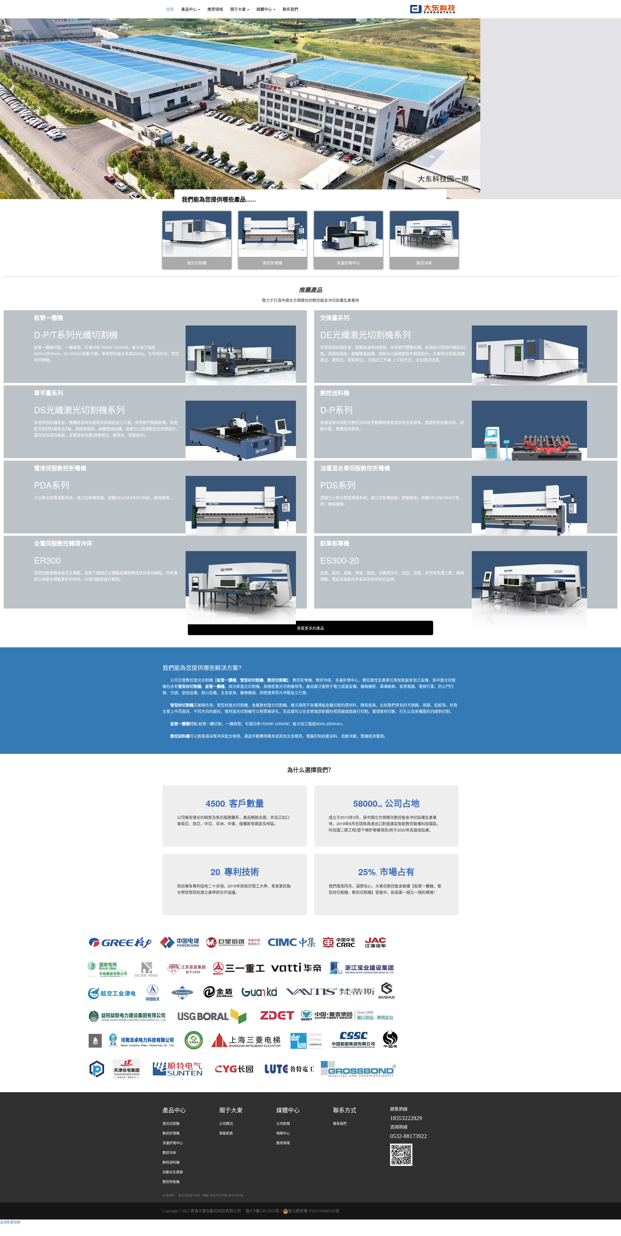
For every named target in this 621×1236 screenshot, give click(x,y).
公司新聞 (283, 1123)
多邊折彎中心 (173, 1143)
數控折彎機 (171, 1133)
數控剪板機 (171, 1182)
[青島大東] (432, 8)
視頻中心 (283, 1133)
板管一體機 (201, 1195)
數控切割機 (185, 1195)
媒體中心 (264, 9)
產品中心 (189, 9)
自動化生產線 (173, 1172)
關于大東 (238, 9)
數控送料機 (171, 1162)
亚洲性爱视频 (10, 1222)
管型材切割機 (218, 1195)
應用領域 (215, 9)
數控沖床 (169, 1153)
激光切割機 (171, 1123)
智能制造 (226, 1133)
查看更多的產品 (310, 628)
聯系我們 (290, 9)
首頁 (170, 9)
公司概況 (226, 1123)
